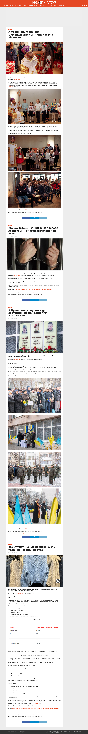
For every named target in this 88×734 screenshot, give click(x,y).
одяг (23, 718)
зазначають (11, 86)
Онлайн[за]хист (36, 703)
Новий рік (19, 718)
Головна (6, 5)
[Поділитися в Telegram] (34, 217)
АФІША (50, 5)
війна (12, 718)
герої (12, 533)
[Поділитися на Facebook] (26, 217)
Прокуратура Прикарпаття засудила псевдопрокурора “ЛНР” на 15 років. (34, 289)
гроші (15, 718)
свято (26, 718)
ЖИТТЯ (11, 5)
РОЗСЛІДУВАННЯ (43, 5)
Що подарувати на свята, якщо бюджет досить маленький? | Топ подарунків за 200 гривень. (36, 708)
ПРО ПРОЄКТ (61, 5)
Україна (29, 718)
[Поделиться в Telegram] (34, 299)
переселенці (14, 214)
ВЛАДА (16, 5)
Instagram (28, 210)
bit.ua (33, 593)
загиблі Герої (17, 533)
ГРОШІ (20, 5)
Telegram (33, 210)
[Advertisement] (44, 17)
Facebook (23, 210)
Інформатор (17, 79)
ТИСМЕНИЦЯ (30, 5)
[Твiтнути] (43, 217)
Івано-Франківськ (24, 533)
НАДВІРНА (36, 5)
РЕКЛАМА (55, 5)
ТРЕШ (25, 5)
